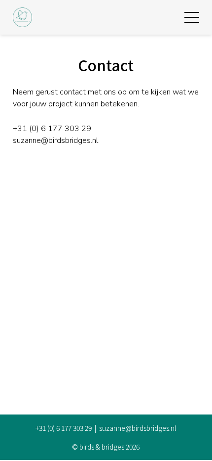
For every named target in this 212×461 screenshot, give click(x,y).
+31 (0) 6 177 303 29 (52, 128)
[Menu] (191, 17)
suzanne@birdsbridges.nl (55, 140)
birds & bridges (101, 447)
